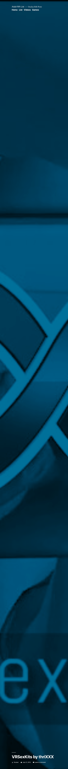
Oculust (16, 762)
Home (14, 10)
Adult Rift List (18, 6)
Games (35, 10)
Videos (27, 10)
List (20, 10)
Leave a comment (40, 762)
